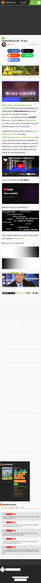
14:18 (20, 533)
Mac (19, 474)
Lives (22, 507)
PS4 (15, 470)
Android (24, 472)
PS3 (25, 470)
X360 (15, 472)
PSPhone (20, 476)
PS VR (22, 478)
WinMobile (17, 478)
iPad (15, 476)
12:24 (20, 541)
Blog (3, 38)
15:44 (21, 516)
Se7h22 (12, 243)
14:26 (20, 524)
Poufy (12, 44)
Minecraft (9, 117)
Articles (11, 507)
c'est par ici (18, 238)
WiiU (19, 472)
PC (18, 470)
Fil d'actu (4, 507)
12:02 (21, 550)
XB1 (21, 470)
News (17, 507)
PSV (15, 474)
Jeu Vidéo (23, 2)
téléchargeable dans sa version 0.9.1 (18, 137)
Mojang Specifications (18, 491)
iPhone (23, 474)
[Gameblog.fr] (8, 2)
